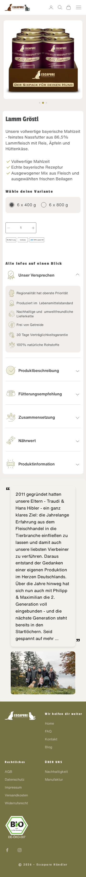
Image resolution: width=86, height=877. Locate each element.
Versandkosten (16, 795)
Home (49, 723)
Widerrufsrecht (16, 803)
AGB (8, 771)
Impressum (13, 787)
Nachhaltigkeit (56, 771)
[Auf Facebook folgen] (7, 850)
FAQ (48, 731)
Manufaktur (54, 779)
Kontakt (51, 739)
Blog (48, 747)
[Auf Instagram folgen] (19, 850)
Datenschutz (14, 779)
